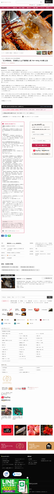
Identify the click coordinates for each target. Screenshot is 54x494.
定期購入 (18, 323)
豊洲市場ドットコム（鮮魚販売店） (8, 63)
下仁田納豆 (49, 300)
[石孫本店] (20, 314)
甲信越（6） (21, 351)
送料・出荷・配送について (20, 464)
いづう (25, 300)
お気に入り (33, 4)
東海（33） (39, 351)
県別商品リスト (5, 372)
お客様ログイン (41, 4)
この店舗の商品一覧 (48, 278)
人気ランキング (43, 300)
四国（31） (4, 356)
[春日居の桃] (33, 310)
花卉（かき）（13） (40, 347)
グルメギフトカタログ (38, 302)
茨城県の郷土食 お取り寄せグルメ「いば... (30, 270)
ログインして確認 (12, 255)
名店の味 (46, 302)
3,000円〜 (21, 367)
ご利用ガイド (49, 4)
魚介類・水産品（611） (6, 333)
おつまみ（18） (22, 349)
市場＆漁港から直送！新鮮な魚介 (27, 266)
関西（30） (4, 354)
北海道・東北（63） (40, 349)
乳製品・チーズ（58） (23, 338)
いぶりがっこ (36, 300)
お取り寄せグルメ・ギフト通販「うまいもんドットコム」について (13, 446)
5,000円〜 (38, 367)
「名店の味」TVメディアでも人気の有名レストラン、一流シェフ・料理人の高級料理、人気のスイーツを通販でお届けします (41, 446)
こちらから (17, 230)
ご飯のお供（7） (5, 349)
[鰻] (20, 310)
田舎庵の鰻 (28, 302)
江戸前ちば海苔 (14, 302)
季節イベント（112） (6, 358)
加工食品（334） (40, 338)
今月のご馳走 (6, 319)
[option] (7, 414)
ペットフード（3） (22, 358)
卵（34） (4, 338)
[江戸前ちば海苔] (47, 310)
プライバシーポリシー (32, 460)
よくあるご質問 (5, 462)
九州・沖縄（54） (22, 356)
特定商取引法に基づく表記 (46, 460)
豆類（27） (39, 335)
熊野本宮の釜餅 (14, 300)
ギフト (8, 7)
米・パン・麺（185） (40, 333)
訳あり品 (31, 323)
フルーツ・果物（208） (23, 335)
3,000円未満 (4, 367)
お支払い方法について (19, 462)
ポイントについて (18, 466)
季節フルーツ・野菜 (33, 319)
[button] (17, 474)
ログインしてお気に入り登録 (42, 154)
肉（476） (21, 333)
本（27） (4, 347)
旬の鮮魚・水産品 (7, 323)
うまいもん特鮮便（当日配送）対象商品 (11, 109)
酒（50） (4, 342)
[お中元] (7, 310)
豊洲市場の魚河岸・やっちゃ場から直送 (10, 266)
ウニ (24, 302)
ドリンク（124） (40, 340)
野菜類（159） (5, 335)
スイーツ (20, 302)
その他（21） (21, 347)
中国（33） (39, 354)
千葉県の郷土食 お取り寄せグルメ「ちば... (10, 270)
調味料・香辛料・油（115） (7, 340)
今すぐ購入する (42, 145)
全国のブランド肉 (46, 319)
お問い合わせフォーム (19, 467)
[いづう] (7, 314)
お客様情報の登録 (5, 460)
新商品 (21, 300)
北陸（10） (21, 354)
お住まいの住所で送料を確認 (45, 106)
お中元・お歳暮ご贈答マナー (24, 372)
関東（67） (4, 351)
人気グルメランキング (21, 319)
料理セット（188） (40, 342)
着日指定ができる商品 (6, 331)
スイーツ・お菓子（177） (24, 340)
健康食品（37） (22, 342)
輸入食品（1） (39, 356)
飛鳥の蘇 (30, 300)
